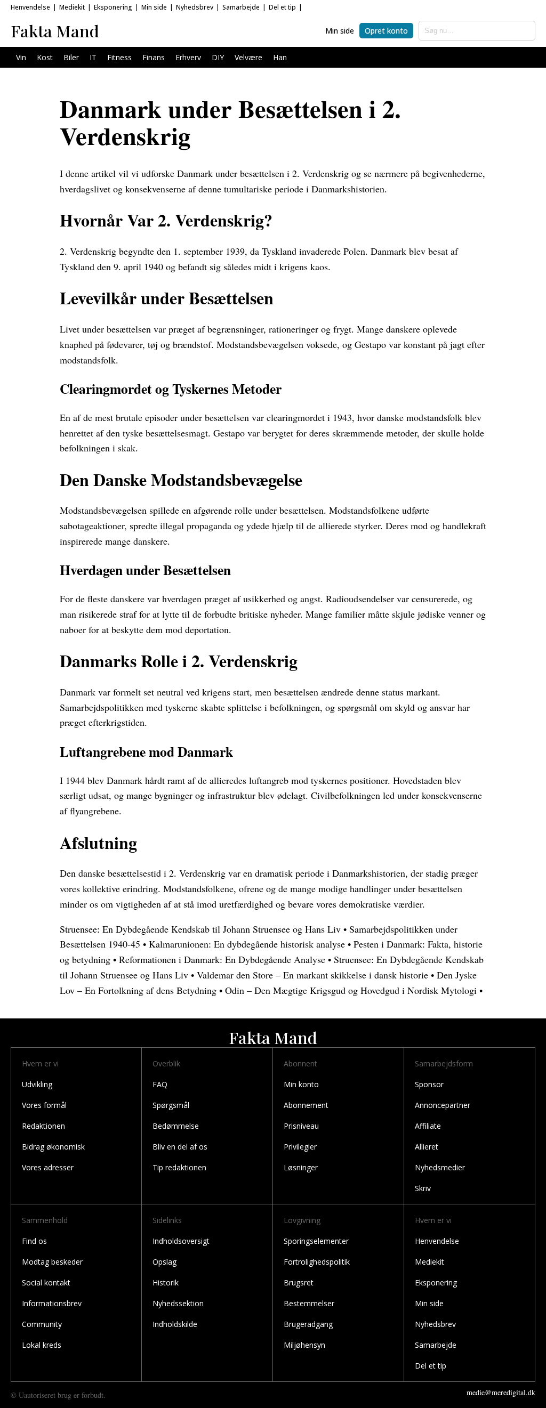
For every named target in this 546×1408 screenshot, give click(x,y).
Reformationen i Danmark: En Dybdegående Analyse (222, 959)
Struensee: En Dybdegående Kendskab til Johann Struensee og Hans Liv (200, 929)
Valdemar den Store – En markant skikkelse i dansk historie (312, 974)
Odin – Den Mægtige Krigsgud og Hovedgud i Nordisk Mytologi (351, 990)
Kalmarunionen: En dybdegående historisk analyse (247, 943)
